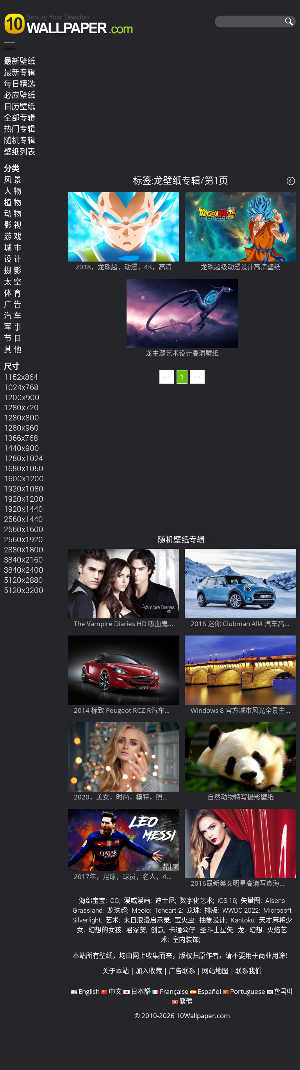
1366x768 (21, 438)
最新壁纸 (19, 61)
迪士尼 (165, 900)
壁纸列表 (19, 151)
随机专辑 (19, 140)
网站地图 (215, 970)
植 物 (12, 202)
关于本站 (115, 970)
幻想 (255, 929)
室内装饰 (185, 939)
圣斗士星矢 (216, 929)
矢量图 (251, 900)
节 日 (12, 338)
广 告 (12, 304)
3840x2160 (23, 559)
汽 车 (12, 315)
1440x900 (21, 448)
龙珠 (193, 910)
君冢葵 (136, 929)
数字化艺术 (196, 900)
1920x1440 (23, 509)
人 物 (12, 191)
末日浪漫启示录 (146, 919)
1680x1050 (23, 468)
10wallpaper (72, 22)
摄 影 (12, 270)
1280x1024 (23, 458)
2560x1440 (23, 519)
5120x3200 (23, 590)
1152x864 (21, 377)
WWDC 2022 (240, 910)
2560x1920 (23, 539)
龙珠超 (117, 910)
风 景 (12, 179)
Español (209, 991)
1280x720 (21, 407)
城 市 (12, 247)
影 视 (12, 225)
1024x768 (21, 387)
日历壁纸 (19, 106)
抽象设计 (212, 919)
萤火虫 (185, 919)
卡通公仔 (182, 929)
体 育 (12, 293)
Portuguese (247, 991)
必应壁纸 (19, 95)
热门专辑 (19, 129)
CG (114, 900)
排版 (211, 910)
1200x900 (21, 397)
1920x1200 (23, 498)
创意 (157, 929)
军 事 (12, 327)
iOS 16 (227, 900)
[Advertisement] (182, 109)
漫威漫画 (137, 900)
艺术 (112, 919)
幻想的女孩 (104, 929)
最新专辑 (19, 72)
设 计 (12, 259)
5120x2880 (23, 580)
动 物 (12, 213)
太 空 (12, 281)
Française (174, 991)
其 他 (12, 349)
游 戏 (12, 236)
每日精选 (19, 83)
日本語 (141, 991)
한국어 (283, 991)
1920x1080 (23, 488)
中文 (115, 991)
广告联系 (182, 970)
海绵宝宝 (92, 900)
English (89, 991)
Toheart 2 (168, 910)
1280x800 (21, 417)
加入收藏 (149, 970)
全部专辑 (19, 117)
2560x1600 (23, 529)
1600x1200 (24, 478)
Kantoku (242, 919)
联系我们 (248, 970)
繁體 (186, 1001)
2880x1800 (23, 549)
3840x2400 (23, 569)
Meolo (141, 910)
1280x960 (21, 427)
